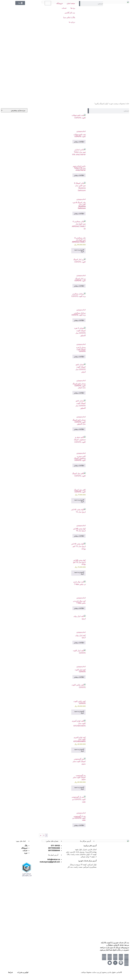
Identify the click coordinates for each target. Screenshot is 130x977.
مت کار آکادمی (70, 13)
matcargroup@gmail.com (50, 862)
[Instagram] (104, 957)
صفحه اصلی (71, 3)
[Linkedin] (115, 957)
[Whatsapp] (126, 957)
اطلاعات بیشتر (79, 142)
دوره (25, 853)
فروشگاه (59, 3)
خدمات (64, 8)
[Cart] (48, 3)
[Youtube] (109, 957)
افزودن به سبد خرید (79, 250)
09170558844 (54, 850)
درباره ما (72, 22)
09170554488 (54, 848)
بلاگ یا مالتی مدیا (69, 17)
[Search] (79, 3)
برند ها (73, 8)
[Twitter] (120, 957)
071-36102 (55, 846)
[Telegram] (126, 962)
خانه (127, 104)
